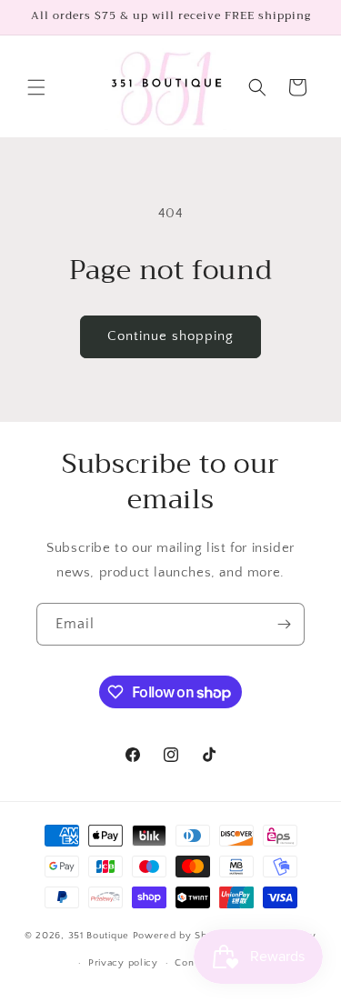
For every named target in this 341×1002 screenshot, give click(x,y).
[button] (36, 87)
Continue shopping (170, 336)
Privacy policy (123, 962)
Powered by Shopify (182, 935)
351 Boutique (100, 935)
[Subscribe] (284, 624)
